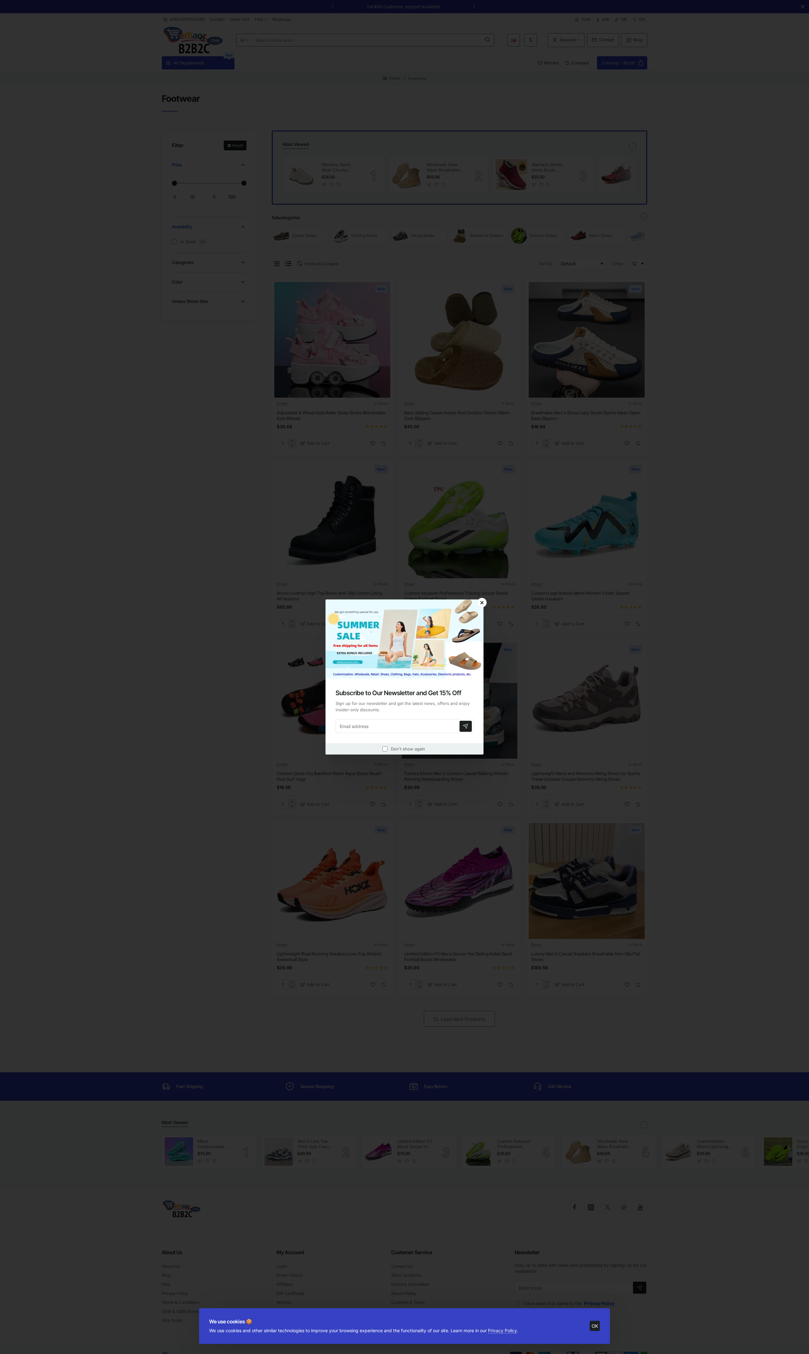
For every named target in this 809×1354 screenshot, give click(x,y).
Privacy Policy (502, 1330)
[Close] (482, 602)
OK (595, 1326)
